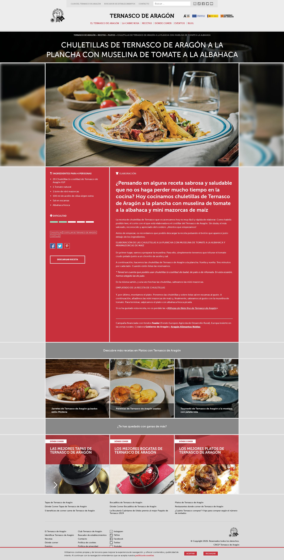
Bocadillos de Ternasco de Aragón (126, 502)
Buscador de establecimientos (119, 4)
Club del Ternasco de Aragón (86, 4)
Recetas (147, 23)
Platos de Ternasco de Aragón (189, 502)
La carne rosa (130, 23)
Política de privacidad (88, 546)
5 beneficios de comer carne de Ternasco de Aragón (70, 510)
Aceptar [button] (190, 553)
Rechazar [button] (211, 553)
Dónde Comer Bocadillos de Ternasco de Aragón (133, 506)
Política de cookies (87, 542)
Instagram (118, 531)
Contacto (144, 4)
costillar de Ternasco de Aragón (80, 233)
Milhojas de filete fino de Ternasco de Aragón (191, 308)
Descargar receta (67, 259)
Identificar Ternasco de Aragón (59, 535)
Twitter (116, 542)
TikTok (116, 535)
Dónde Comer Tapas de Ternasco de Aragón (66, 506)
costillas (55, 236)
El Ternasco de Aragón (104, 23)
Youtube (117, 546)
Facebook (118, 539)
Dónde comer (163, 23)
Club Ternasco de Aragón (90, 531)
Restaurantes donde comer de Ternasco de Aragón (199, 506)
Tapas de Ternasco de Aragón (58, 502)
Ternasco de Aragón (142, 16)
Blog (191, 23)
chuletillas (56, 233)
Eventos (179, 23)
